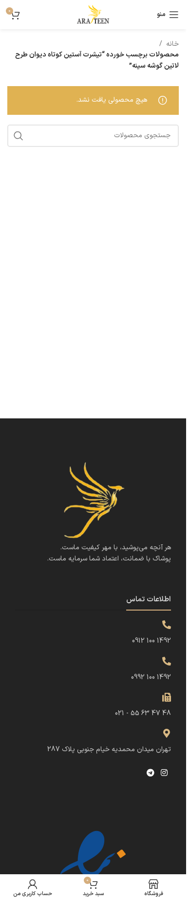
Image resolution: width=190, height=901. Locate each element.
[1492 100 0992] (166, 661)
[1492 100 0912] (166, 624)
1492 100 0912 (151, 641)
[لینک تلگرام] (150, 773)
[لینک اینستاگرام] (164, 773)
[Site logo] (93, 14)
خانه (172, 44)
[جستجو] (18, 136)
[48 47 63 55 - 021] (166, 697)
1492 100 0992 (151, 677)
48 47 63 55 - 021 (143, 713)
